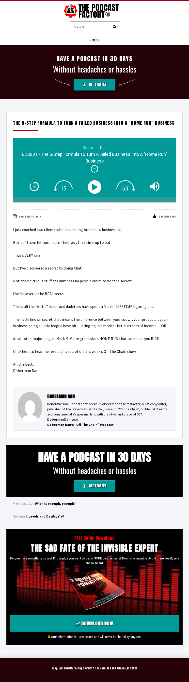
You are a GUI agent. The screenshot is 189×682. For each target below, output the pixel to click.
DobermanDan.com (62, 419)
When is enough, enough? (55, 503)
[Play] (95, 187)
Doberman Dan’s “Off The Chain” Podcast (80, 424)
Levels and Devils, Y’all (46, 516)
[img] (94, 169)
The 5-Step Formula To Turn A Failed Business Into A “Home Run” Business (94, 123)
